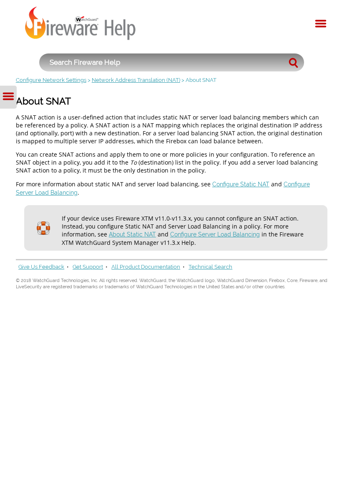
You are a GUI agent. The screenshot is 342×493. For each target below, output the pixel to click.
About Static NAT (132, 234)
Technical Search (210, 267)
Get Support (88, 267)
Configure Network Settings (51, 80)
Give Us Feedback (41, 267)
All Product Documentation (145, 267)
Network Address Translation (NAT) (136, 80)
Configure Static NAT (240, 184)
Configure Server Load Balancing (215, 234)
